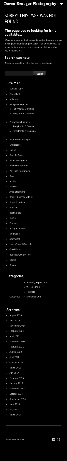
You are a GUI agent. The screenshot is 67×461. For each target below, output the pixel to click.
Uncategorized (33, 296)
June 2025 (14, 320)
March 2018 (15, 368)
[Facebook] (53, 439)
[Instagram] (58, 439)
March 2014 (15, 414)
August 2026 (15, 315)
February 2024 (16, 331)
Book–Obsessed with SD (21, 197)
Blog (11, 176)
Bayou (12, 265)
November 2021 (17, 341)
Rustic (12, 218)
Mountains (14, 234)
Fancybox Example (18, 104)
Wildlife (13, 186)
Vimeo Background (18, 165)
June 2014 (14, 404)
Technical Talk (33, 287)
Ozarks (12, 260)
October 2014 (16, 394)
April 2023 (14, 336)
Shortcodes (15, 145)
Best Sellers (15, 213)
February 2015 (16, 378)
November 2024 (17, 326)
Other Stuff (14, 94)
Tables (12, 150)
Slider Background (18, 160)
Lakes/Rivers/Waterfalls (20, 244)
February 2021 (16, 347)
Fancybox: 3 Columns (23, 109)
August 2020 (15, 352)
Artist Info (13, 99)
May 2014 (14, 409)
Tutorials (30, 292)
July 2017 (14, 373)
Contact (13, 223)
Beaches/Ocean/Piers (20, 255)
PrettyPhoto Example (19, 122)
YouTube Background (20, 171)
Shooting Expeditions (36, 282)
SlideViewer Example (19, 139)
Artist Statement (17, 192)
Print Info (13, 207)
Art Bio (12, 181)
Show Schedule (17, 202)
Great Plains (15, 249)
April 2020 (14, 357)
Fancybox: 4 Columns (23, 113)
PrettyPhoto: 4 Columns (24, 131)
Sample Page (16, 89)
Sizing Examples (17, 228)
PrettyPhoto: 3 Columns (24, 126)
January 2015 (16, 383)
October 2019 (16, 362)
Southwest (14, 239)
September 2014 (17, 399)
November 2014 (17, 388)
